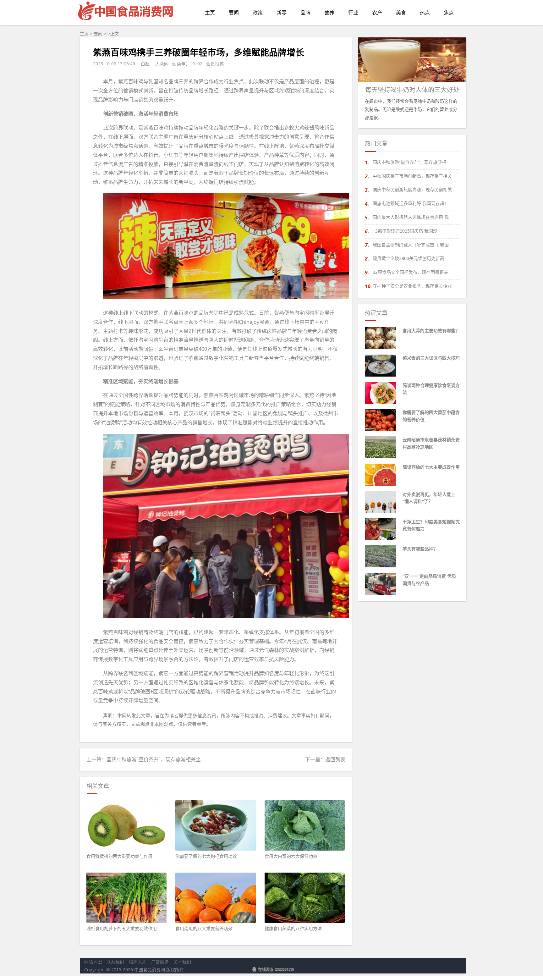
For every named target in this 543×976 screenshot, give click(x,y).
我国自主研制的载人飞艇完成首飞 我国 (411, 245)
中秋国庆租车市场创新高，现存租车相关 (412, 176)
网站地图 (93, 962)
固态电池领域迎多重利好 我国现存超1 (410, 203)
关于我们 (182, 962)
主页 (84, 33)
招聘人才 (137, 962)
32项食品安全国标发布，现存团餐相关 (410, 272)
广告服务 (160, 962)
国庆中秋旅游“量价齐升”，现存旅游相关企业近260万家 (168, 759)
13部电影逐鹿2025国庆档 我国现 (405, 231)
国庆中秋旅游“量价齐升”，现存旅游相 (409, 162)
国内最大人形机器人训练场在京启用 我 (411, 217)
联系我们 (115, 962)
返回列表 (335, 759)
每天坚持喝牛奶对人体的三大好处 (412, 89)
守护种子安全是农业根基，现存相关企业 (412, 286)
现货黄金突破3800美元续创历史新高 (408, 258)
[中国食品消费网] (126, 22)
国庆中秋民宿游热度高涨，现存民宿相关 (412, 189)
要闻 (98, 33)
